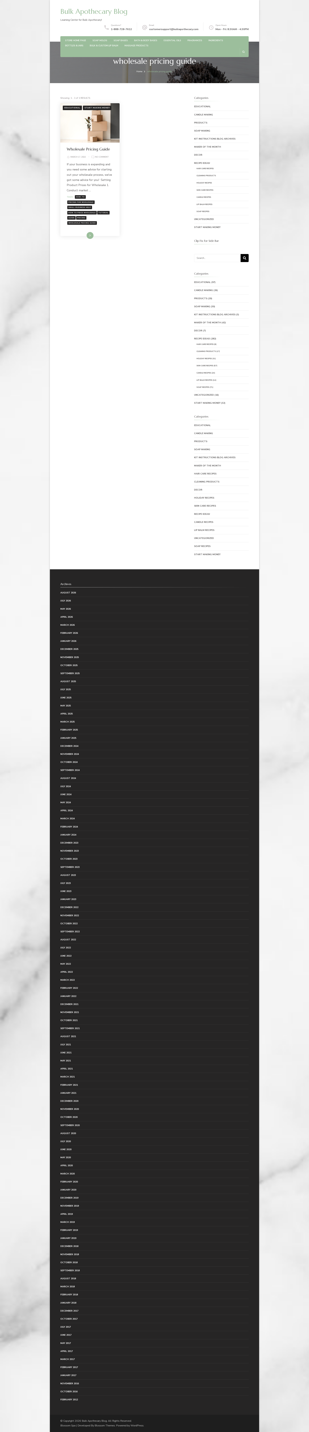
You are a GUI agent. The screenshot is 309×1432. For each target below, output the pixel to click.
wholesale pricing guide (82, 223)
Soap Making (202, 130)
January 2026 (68, 641)
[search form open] (243, 51)
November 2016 (69, 1383)
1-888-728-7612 (121, 29)
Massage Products (136, 45)
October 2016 (69, 1391)
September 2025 (70, 673)
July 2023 (65, 883)
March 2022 (67, 980)
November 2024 (69, 754)
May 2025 (65, 705)
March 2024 (67, 818)
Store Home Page (75, 40)
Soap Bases (121, 40)
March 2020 (67, 1173)
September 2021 (70, 1028)
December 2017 (69, 1310)
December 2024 (69, 746)
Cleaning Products (206, 175)
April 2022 (66, 971)
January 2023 (68, 899)
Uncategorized (204, 219)
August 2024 (68, 778)
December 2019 (69, 1197)
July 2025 (65, 689)
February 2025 (69, 729)
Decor (198, 154)
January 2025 (68, 738)
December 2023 (69, 842)
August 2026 (68, 592)
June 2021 (65, 1052)
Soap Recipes (203, 211)
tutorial (103, 213)
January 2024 (68, 834)
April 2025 (66, 713)
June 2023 (65, 891)
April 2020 (66, 1165)
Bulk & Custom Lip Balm (104, 45)
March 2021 (67, 1076)
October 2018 (69, 1262)
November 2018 (69, 1254)
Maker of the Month (207, 146)
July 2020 (65, 1141)
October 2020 (69, 1117)
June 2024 (65, 794)
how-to (80, 197)
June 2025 (65, 697)
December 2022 (69, 907)
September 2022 (70, 931)
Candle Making (203, 114)
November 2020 (69, 1109)
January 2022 (68, 996)
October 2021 (69, 1020)
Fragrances (194, 40)
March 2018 (67, 1286)
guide (71, 218)
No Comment (102, 157)
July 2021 (65, 1044)
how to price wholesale (82, 213)
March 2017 (67, 1359)
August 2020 (68, 1133)
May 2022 (65, 963)
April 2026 (66, 616)
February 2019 (69, 1230)
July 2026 (65, 600)
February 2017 (69, 1367)
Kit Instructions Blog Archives (214, 138)
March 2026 (67, 625)
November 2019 (69, 1205)
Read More (85, 235)
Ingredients (216, 40)
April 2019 (66, 1214)
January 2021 (68, 1093)
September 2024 (70, 770)
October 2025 (69, 665)
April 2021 (66, 1068)
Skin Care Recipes (205, 190)
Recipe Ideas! (202, 163)
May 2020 (65, 1157)
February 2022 (69, 988)
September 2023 (70, 867)
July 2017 (65, 1326)
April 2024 (66, 810)
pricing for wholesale (81, 202)
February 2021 (69, 1085)
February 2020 (69, 1181)
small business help (79, 207)
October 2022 (69, 923)
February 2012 (69, 1399)
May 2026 (65, 608)
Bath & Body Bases (145, 40)
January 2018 (68, 1302)
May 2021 (65, 1060)
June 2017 (65, 1335)
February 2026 (69, 633)
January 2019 (68, 1238)
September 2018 (70, 1270)
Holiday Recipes (204, 183)
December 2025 (69, 649)
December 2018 (69, 1246)
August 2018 (68, 1278)
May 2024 (65, 802)
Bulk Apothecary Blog (93, 11)
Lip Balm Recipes (204, 204)
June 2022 (65, 955)
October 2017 (69, 1318)
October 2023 (69, 858)
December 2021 (69, 1004)
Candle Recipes (204, 197)
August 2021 (68, 1036)
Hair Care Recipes (205, 168)
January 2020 (68, 1189)
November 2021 (69, 1012)
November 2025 (69, 657)
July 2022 (65, 947)
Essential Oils (172, 40)
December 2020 (69, 1101)
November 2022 (69, 915)
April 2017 (66, 1351)
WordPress (137, 1425)
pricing (81, 218)
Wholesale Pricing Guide (88, 149)
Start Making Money (97, 107)
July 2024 (65, 786)
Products (200, 122)
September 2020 (70, 1125)
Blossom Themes (105, 1425)
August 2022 (68, 939)
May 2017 (65, 1343)
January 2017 (68, 1375)
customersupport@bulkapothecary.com (173, 29)
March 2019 (67, 1222)
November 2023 (69, 850)
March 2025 (67, 721)
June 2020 (65, 1149)
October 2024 (69, 762)
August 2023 (68, 875)
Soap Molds (100, 40)
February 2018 (69, 1294)
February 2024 (69, 826)
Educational (72, 107)
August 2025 (68, 681)
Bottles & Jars (74, 45)
